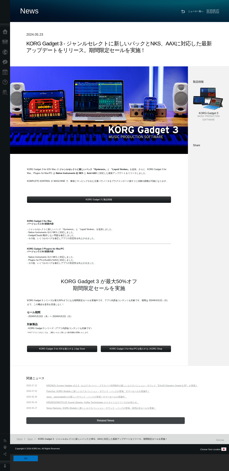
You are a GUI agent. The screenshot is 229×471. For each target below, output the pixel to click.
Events (6, 72)
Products (6, 42)
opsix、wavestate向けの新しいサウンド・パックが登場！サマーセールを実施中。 (86, 397)
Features (6, 62)
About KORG (6, 466)
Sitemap (220, 440)
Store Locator (6, 92)
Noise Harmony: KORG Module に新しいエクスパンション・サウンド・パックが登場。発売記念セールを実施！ (101, 408)
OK (25, 458)
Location (6, 447)
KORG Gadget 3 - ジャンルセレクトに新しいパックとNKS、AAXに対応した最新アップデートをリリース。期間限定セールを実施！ (102, 439)
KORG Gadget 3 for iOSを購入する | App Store (62, 348)
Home (6, 32)
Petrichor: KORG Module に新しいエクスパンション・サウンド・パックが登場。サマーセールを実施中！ (98, 391)
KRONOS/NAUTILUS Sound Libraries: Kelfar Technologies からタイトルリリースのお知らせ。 (92, 402)
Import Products (6, 52)
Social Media (6, 454)
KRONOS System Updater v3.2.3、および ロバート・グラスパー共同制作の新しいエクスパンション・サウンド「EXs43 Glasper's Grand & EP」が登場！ (122, 385)
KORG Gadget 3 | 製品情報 (99, 199)
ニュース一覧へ (195, 11)
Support (6, 82)
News (6, 440)
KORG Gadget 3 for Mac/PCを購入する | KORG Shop (136, 348)
